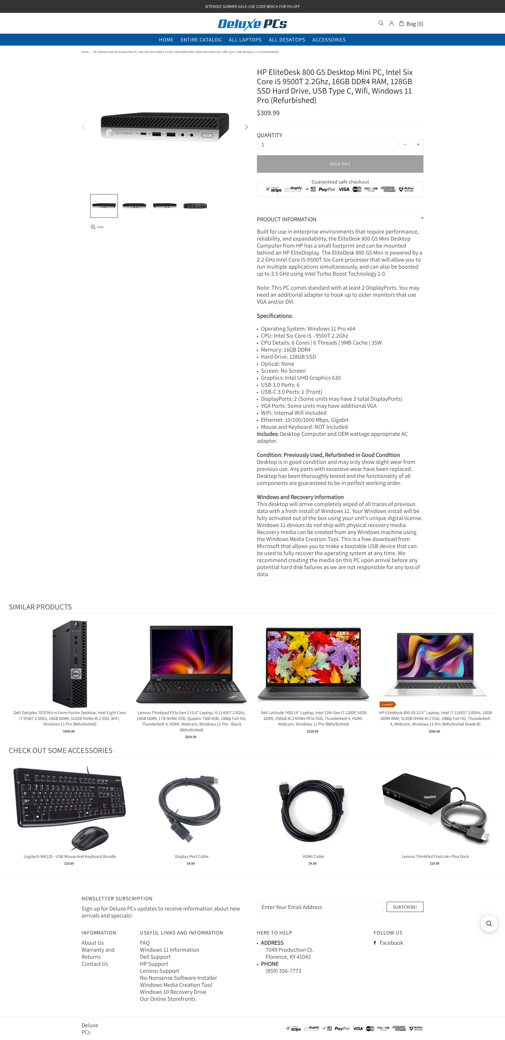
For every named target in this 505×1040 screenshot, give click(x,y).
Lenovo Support (159, 970)
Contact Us (95, 963)
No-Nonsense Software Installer (178, 977)
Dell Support (155, 956)
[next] (490, 680)
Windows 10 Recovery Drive (173, 991)
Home (85, 52)
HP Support (154, 963)
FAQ (145, 942)
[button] (489, 923)
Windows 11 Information (169, 949)
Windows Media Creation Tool (176, 984)
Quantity (269, 135)
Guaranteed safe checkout (340, 181)
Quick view (70, 670)
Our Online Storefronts (168, 998)
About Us (93, 942)
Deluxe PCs (252, 23)
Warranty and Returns (98, 953)
